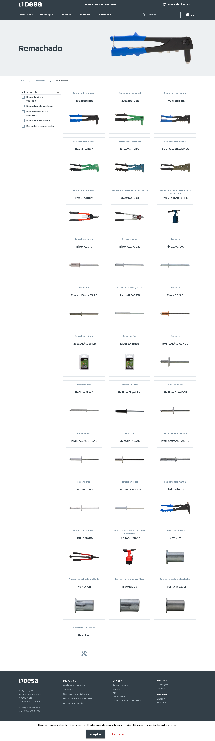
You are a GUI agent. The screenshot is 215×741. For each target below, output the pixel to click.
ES (192, 15)
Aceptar (95, 734)
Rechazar (118, 734)
